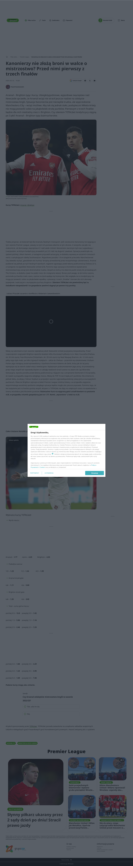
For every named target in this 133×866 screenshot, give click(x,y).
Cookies (42, 467)
